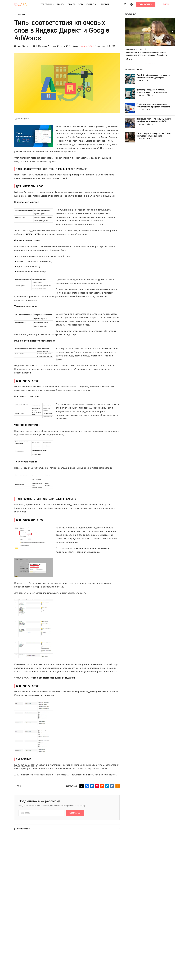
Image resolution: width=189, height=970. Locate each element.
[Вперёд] (172, 32)
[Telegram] (107, 786)
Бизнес (60, 4)
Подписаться (75, 813)
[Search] (125, 4)
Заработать (144, 4)
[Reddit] (102, 786)
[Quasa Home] (20, 4)
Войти (166, 4)
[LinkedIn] (92, 786)
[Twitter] (81, 786)
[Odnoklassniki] (117, 786)
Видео (80, 4)
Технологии (46, 4)
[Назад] (127, 32)
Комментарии (23, 829)
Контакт (90, 4)
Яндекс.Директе (109, 137)
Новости (71, 4)
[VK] (112, 786)
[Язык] (131, 4)
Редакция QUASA (86, 46)
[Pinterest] (97, 786)
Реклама (105, 4)
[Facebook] (87, 786)
